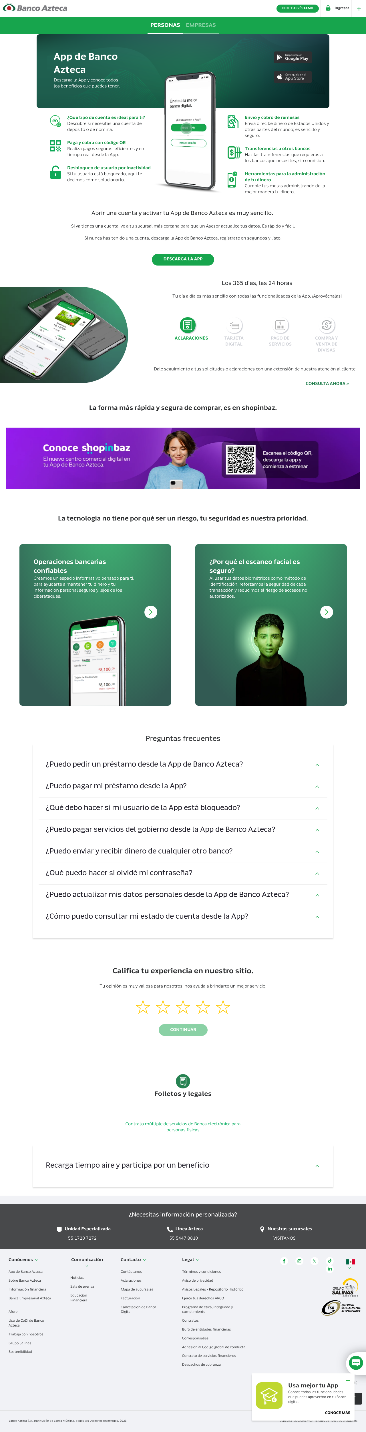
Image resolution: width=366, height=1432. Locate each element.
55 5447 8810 (184, 1239)
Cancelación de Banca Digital (138, 1310)
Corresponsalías (195, 1339)
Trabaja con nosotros (26, 1335)
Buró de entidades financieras (207, 1330)
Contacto (131, 1260)
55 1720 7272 (82, 1239)
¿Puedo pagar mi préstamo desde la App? (116, 786)
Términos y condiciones (202, 1272)
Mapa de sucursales (137, 1290)
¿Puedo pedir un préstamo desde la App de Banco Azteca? (145, 765)
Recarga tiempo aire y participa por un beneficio (127, 1166)
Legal (188, 1260)
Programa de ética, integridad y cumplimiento (207, 1310)
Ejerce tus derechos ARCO (203, 1299)
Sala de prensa (82, 1287)
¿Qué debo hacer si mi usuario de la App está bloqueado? (144, 808)
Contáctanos (132, 1272)
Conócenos (21, 1260)
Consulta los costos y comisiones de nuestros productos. (318, 1421)
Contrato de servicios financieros (209, 1356)
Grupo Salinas (20, 1343)
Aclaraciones (131, 1281)
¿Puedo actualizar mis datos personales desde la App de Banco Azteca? (167, 895)
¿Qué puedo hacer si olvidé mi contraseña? (119, 873)
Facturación (131, 1299)
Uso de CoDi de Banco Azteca (26, 1323)
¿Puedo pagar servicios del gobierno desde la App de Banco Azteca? (160, 830)
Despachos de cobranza (202, 1365)
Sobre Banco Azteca (25, 1281)
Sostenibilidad (21, 1352)
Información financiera (28, 1290)
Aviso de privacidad (198, 1281)
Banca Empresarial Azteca (30, 1299)
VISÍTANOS (284, 1239)
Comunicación (87, 1260)
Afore (13, 1312)
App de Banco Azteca (26, 1272)
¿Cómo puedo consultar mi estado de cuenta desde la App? (147, 917)
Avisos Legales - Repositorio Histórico (213, 1290)
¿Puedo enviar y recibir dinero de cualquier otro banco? (139, 851)
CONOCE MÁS (337, 1413)
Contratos (191, 1321)
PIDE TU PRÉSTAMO (297, 8)
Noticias (77, 1278)
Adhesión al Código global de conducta (214, 1347)
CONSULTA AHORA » (327, 384)
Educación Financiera (79, 1298)
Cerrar (348, 1378)
